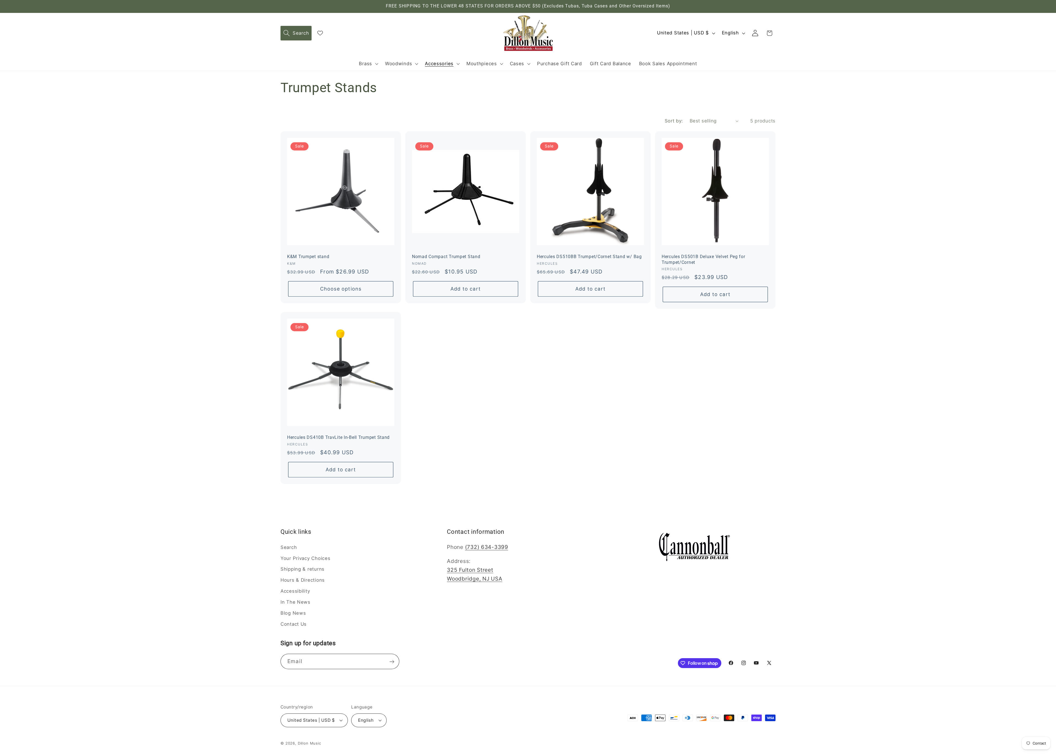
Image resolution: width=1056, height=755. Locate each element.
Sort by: (674, 121)
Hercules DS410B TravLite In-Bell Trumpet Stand (338, 437)
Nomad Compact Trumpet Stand (446, 256)
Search (288, 547)
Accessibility (295, 591)
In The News (295, 602)
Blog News (293, 613)
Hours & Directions (302, 580)
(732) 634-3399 (486, 546)
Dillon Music (309, 743)
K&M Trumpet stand (308, 256)
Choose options (341, 289)
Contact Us (293, 624)
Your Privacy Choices (305, 558)
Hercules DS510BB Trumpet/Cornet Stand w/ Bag (589, 256)
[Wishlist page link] (320, 33)
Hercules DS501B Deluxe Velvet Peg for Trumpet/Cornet (703, 259)
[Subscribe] (391, 661)
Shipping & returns (302, 569)
